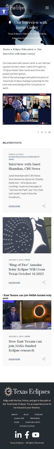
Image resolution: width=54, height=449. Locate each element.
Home (6, 49)
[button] (4, 11)
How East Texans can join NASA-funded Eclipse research (25, 345)
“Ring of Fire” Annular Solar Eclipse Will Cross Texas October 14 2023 (27, 269)
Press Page (35, 418)
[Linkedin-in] (18, 435)
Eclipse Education (23, 49)
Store (16, 422)
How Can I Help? (32, 422)
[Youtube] (35, 435)
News (39, 38)
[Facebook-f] (27, 435)
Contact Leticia (27, 426)
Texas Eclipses (15, 33)
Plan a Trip (19, 418)
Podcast (39, 414)
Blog (26, 414)
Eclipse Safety (29, 38)
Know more (14, 206)
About (14, 414)
